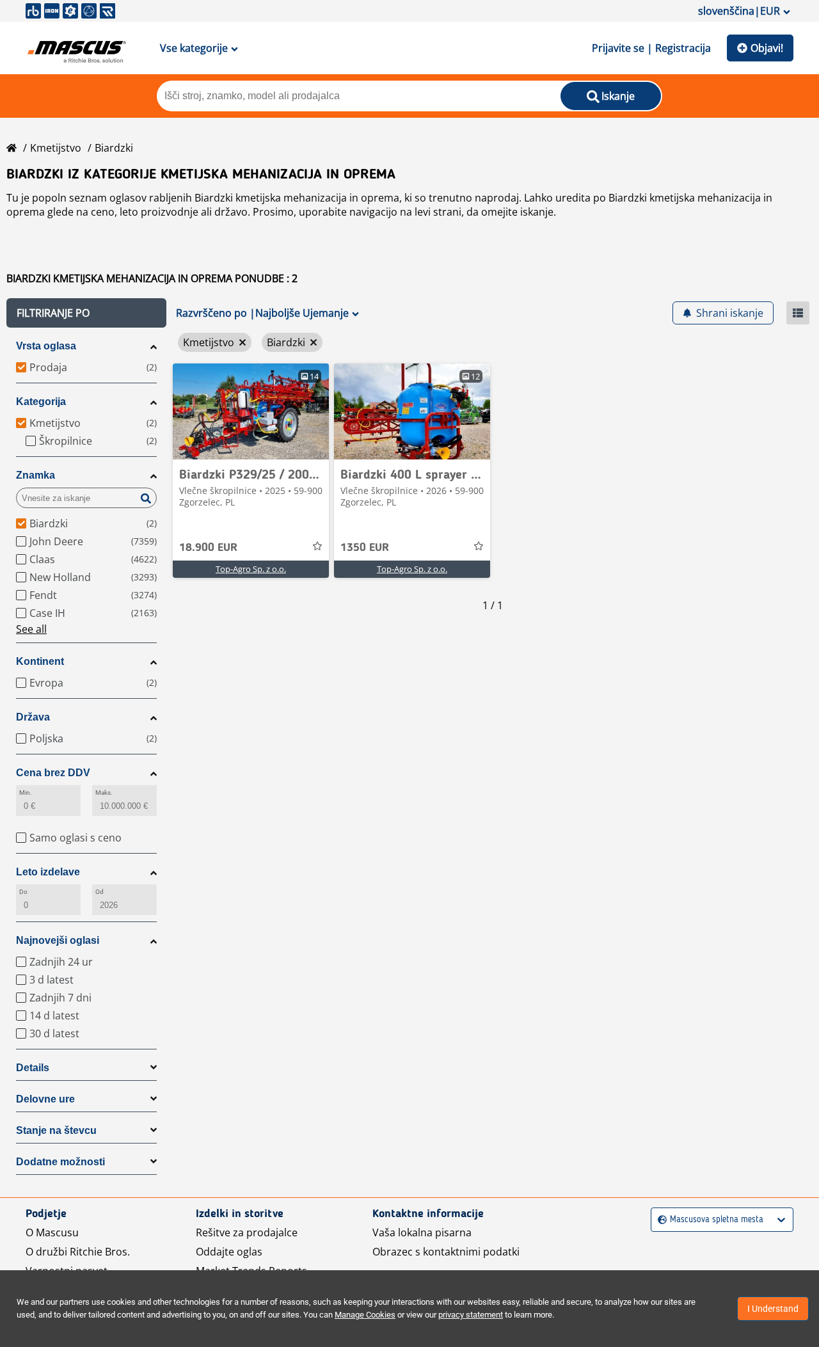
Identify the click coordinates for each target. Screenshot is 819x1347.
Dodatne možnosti (60, 1161)
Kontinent (40, 661)
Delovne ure (45, 1099)
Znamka (35, 475)
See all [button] (31, 629)
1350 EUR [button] (364, 548)
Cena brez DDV (53, 772)
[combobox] (659, 1220)
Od (99, 891)
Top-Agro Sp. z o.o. (251, 569)
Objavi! (767, 48)
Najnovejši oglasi (57, 940)
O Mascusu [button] (52, 1232)
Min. (25, 792)
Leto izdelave (48, 871)
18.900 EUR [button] (208, 548)
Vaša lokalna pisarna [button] (422, 1232)
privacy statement (470, 1314)
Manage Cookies (365, 1314)
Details (32, 1067)
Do (23, 891)
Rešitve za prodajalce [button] (247, 1232)
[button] (86, 313)
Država (33, 717)
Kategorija (41, 401)
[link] (251, 411)
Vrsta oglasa (46, 345)
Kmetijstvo (55, 148)
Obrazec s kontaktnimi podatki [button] (446, 1252)
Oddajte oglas (229, 1252)
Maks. (104, 792)
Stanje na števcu (56, 1130)
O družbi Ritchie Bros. (78, 1252)
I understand (773, 1308)
